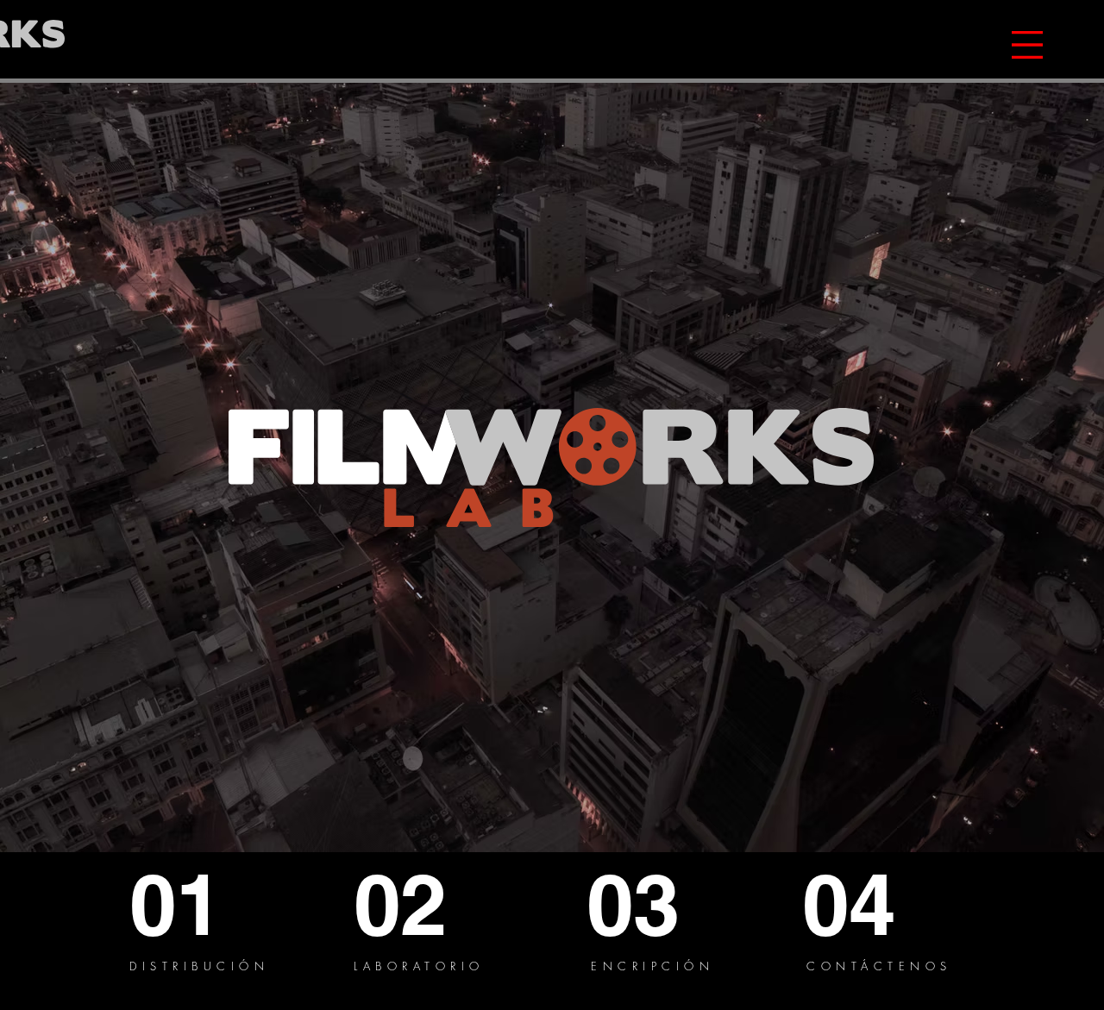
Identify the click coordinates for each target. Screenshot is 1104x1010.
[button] (1027, 45)
